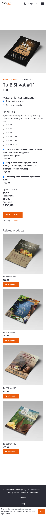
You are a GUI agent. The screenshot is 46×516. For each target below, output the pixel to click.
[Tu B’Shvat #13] (23, 365)
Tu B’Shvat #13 (9, 388)
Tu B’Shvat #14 (9, 332)
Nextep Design (16, 489)
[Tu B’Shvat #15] (23, 254)
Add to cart (13, 214)
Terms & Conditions (29, 492)
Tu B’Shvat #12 (9, 444)
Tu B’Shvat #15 (9, 276)
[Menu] (43, 3)
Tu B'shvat (14, 79)
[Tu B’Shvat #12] (23, 421)
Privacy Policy (13, 492)
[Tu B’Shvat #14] (23, 309)
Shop (23, 503)
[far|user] (25, 3)
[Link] (6, 3)
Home (5, 79)
